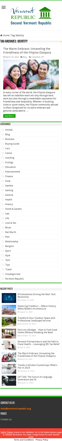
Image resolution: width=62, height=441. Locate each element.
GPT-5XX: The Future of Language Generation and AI (35, 378)
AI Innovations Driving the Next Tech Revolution (37, 295)
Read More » (9, 116)
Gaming (9, 190)
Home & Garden (13, 209)
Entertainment (12, 171)
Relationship (11, 241)
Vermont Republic (14, 278)
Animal (9, 129)
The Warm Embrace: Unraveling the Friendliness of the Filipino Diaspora (37, 354)
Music (8, 227)
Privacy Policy (42, 440)
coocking (9, 157)
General (9, 195)
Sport (8, 250)
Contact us (6, 419)
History (9, 204)
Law (7, 213)
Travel (8, 269)
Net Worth (10, 232)
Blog (25, 57)
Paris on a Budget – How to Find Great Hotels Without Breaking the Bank (37, 331)
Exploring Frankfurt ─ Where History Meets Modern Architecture (37, 307)
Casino (8, 153)
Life (7, 218)
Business (9, 139)
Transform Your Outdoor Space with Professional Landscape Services (36, 319)
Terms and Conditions (24, 440)
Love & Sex (10, 223)
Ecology (9, 162)
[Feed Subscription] (61, 41)
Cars (7, 148)
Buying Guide (12, 143)
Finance (9, 176)
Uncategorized (12, 274)
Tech (7, 260)
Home (5, 35)
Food (7, 181)
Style (7, 255)
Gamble (9, 185)
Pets (7, 236)
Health (8, 199)
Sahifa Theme (7, 432)
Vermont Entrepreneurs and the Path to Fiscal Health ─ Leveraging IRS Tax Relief (38, 343)
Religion (9, 246)
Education (10, 167)
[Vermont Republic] (31, 14)
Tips (7, 264)
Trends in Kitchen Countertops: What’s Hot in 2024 (37, 366)
